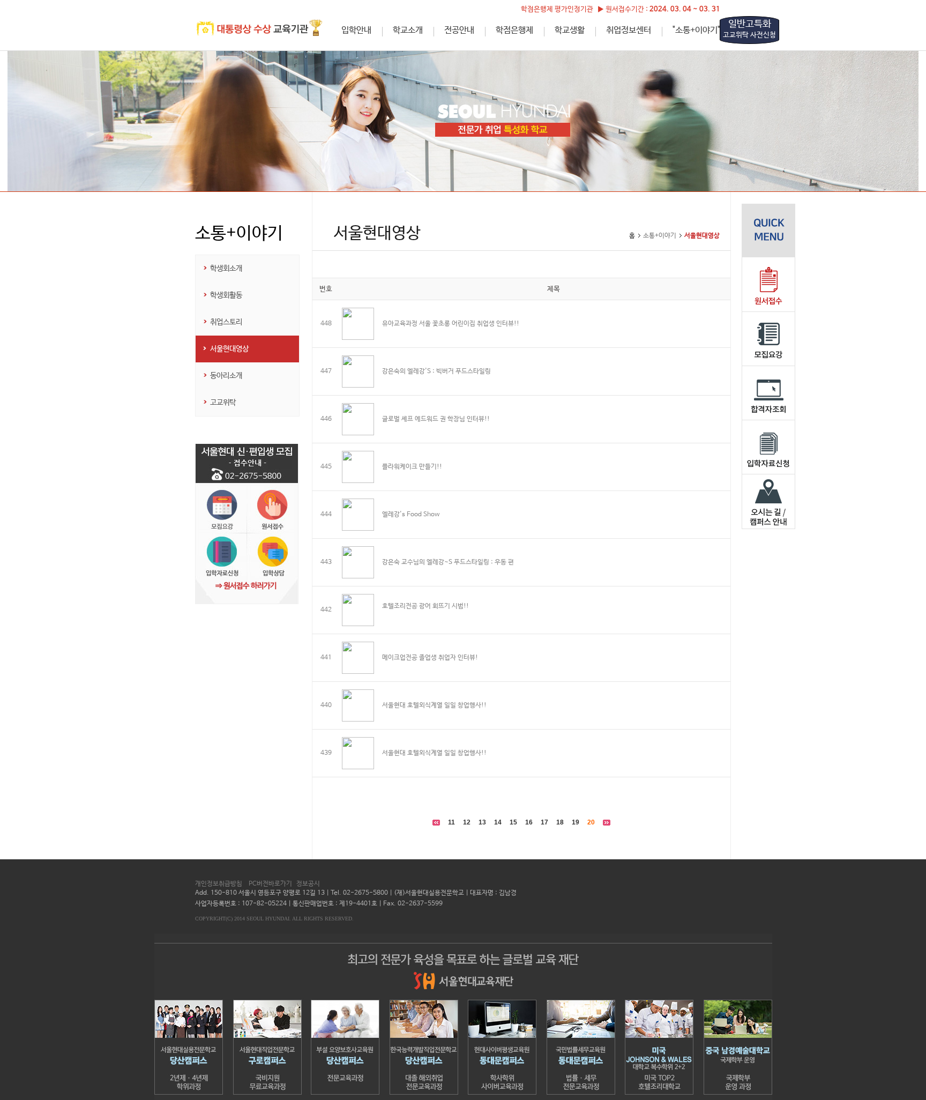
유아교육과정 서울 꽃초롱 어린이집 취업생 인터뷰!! (450, 324)
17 (544, 822)
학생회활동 (226, 295)
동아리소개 (226, 375)
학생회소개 (226, 268)
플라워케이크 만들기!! (412, 467)
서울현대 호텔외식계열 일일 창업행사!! (434, 705)
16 (529, 822)
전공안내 (459, 30)
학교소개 (408, 30)
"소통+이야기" (696, 30)
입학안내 (356, 30)
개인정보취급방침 (218, 884)
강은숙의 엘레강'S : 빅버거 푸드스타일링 (436, 371)
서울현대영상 (229, 349)
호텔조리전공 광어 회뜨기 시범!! (425, 606)
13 (482, 822)
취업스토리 (226, 322)
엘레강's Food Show (410, 514)
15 (513, 822)
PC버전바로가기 (270, 884)
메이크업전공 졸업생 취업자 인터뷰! (430, 658)
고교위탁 (223, 402)
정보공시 (308, 884)
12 (467, 822)
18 (560, 822)
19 (575, 822)
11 (451, 822)
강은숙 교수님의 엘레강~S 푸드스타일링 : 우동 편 (448, 562)
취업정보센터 (628, 30)
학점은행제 (514, 30)
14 (498, 822)
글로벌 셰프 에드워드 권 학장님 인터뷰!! (436, 419)
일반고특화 (749, 29)
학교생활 (570, 30)
